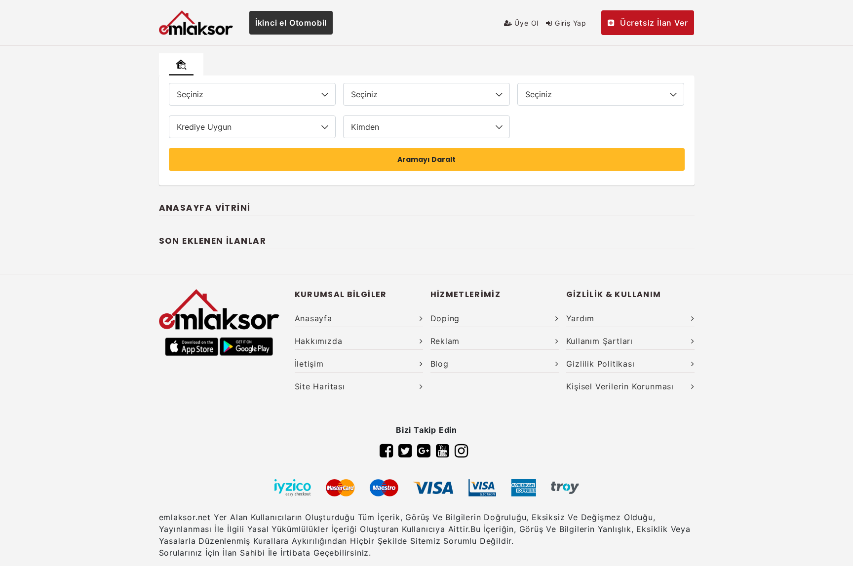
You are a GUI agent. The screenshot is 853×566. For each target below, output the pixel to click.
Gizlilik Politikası (600, 364)
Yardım (580, 318)
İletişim (309, 364)
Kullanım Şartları (599, 341)
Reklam (445, 341)
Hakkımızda (319, 341)
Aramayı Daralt (426, 159)
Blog (439, 364)
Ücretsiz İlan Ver (654, 23)
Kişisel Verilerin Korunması (620, 386)
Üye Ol (525, 23)
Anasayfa (313, 318)
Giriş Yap (569, 23)
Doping (445, 318)
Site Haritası (320, 386)
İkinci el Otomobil (291, 23)
